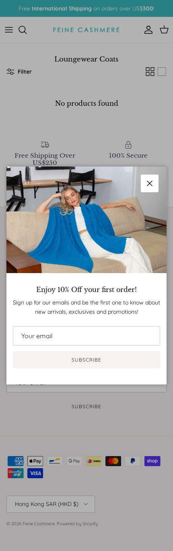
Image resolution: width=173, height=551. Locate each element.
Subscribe (86, 360)
